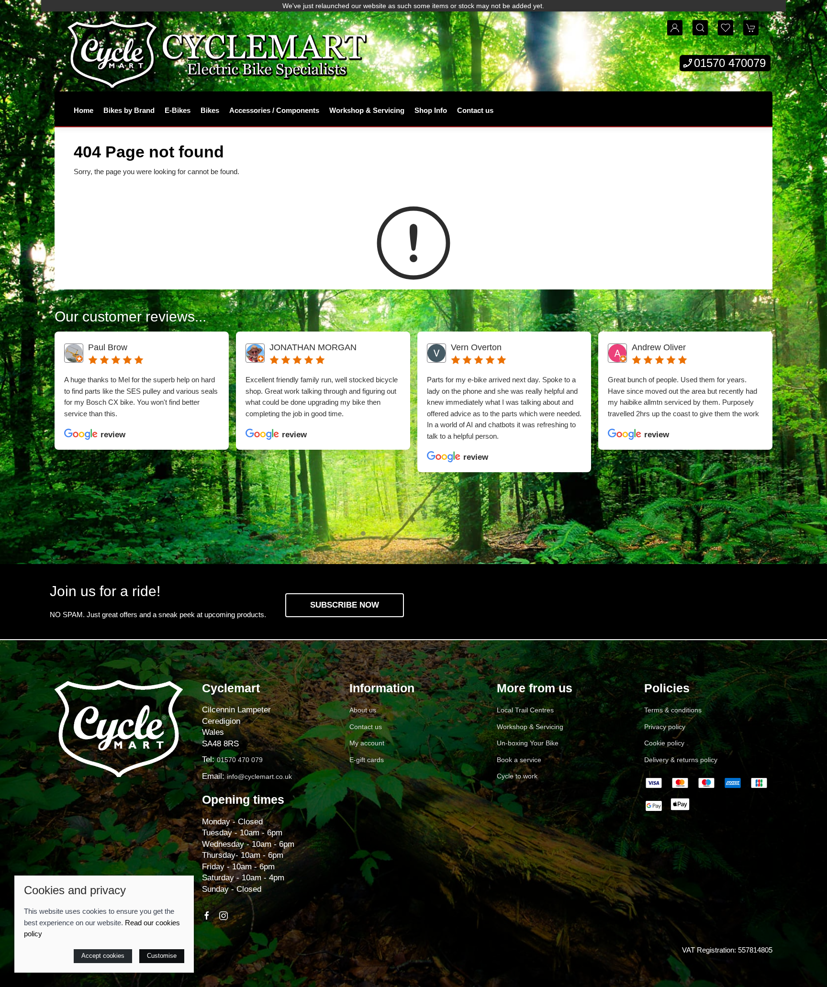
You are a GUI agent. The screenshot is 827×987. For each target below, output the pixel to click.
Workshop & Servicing (366, 110)
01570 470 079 (240, 760)
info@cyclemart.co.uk (259, 776)
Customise (162, 955)
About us (362, 710)
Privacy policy (664, 727)
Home (83, 110)
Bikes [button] (210, 110)
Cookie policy (664, 743)
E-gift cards (366, 760)
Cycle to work (517, 776)
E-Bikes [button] (177, 110)
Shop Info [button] (430, 110)
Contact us (475, 110)
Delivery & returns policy (680, 760)
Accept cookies (102, 955)
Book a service (519, 760)
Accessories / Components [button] (274, 110)
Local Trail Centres (525, 710)
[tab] (363, 533)
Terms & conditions (673, 710)
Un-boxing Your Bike (528, 743)
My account (366, 743)
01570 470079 (730, 62)
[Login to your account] (674, 27)
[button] (700, 27)
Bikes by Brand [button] (129, 110)
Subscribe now (344, 605)
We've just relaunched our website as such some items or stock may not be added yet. (414, 6)
